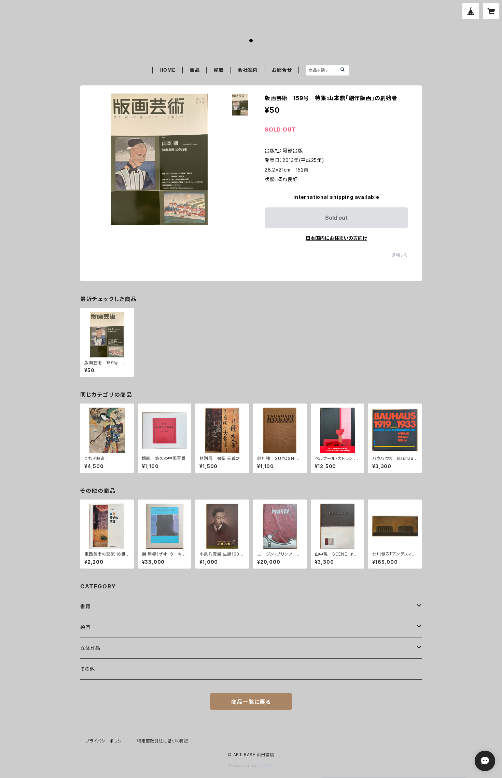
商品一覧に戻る (251, 701)
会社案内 (248, 70)
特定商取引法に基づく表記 (162, 740)
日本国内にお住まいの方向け (336, 238)
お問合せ (282, 70)
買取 (218, 70)
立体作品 (90, 648)
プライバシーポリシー (106, 740)
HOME (167, 70)
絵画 (85, 627)
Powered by (243, 765)
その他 (87, 669)
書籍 (85, 606)
